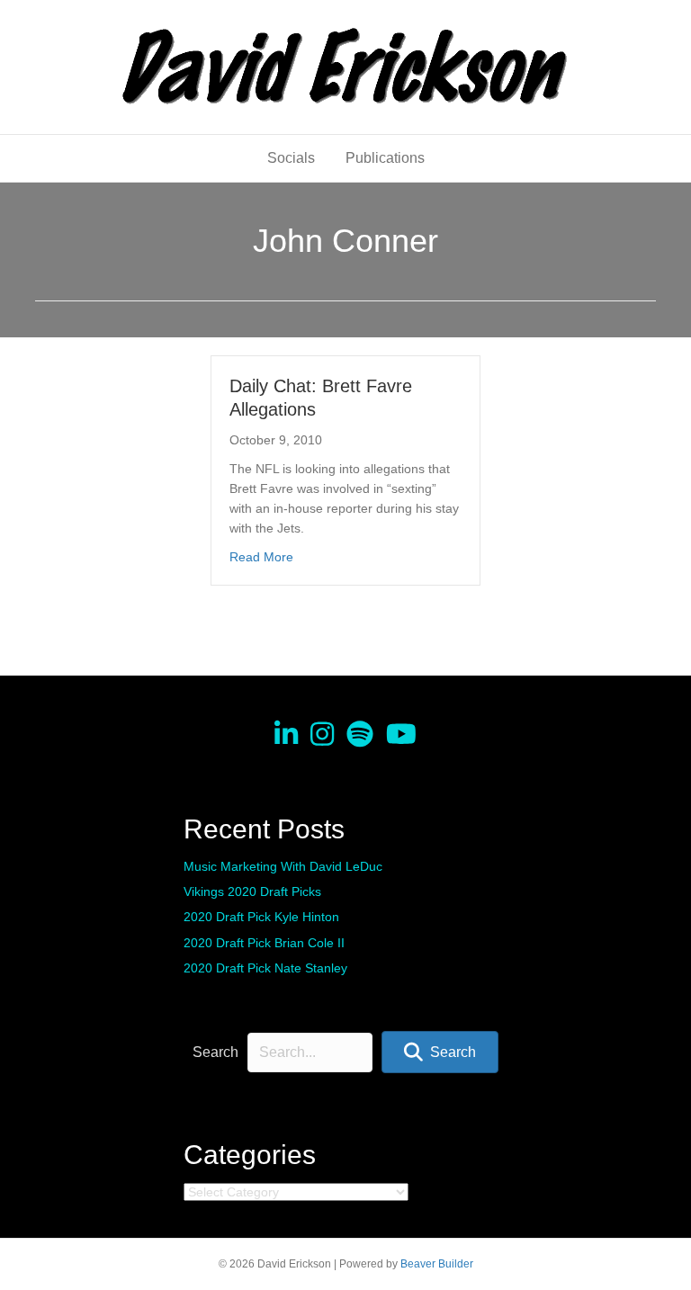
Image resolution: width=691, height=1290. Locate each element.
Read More (261, 556)
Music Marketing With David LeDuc (283, 866)
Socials (291, 158)
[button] (439, 1052)
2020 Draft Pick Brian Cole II (264, 943)
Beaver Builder (436, 1264)
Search (215, 1052)
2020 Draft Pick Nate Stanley (265, 968)
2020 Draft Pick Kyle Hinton (261, 916)
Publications (385, 158)
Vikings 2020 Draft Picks (252, 891)
